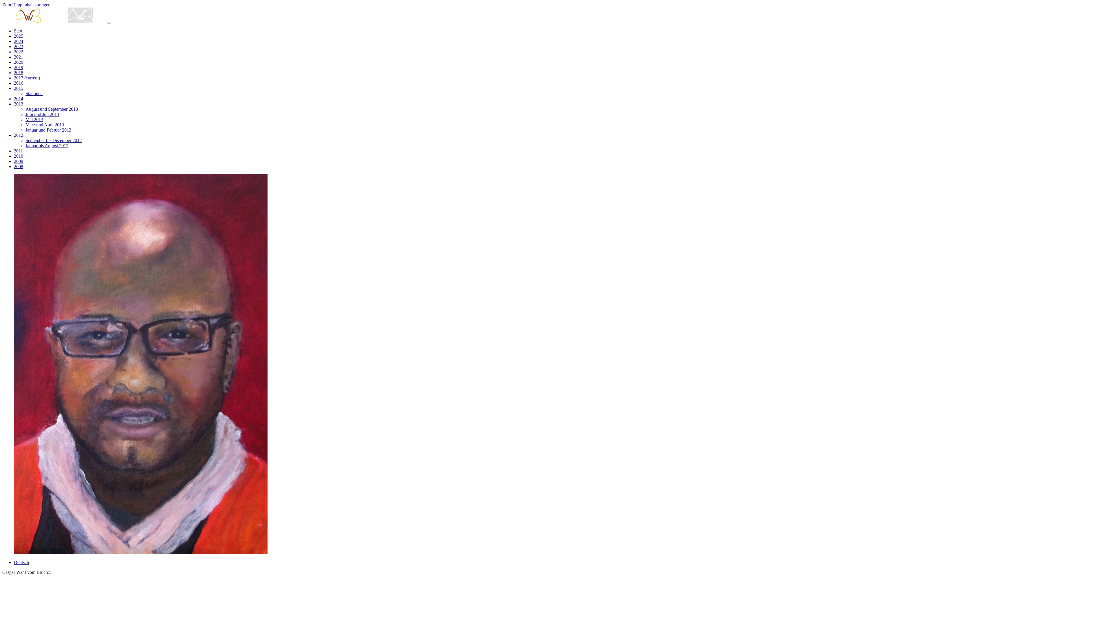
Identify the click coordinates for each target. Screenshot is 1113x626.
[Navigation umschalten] (109, 22)
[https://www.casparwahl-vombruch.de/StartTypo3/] (54, 21)
